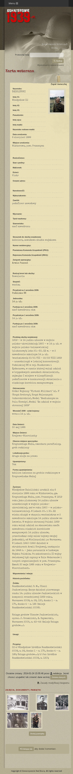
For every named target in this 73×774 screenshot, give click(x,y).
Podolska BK (19, 293)
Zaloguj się (27, 749)
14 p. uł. (17, 301)
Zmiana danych (59, 677)
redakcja (57, 673)
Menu (12, 3)
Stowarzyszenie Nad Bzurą (33, 771)
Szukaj (59, 60)
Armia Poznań (20, 263)
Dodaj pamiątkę (37, 734)
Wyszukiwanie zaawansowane (50, 65)
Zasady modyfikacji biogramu (54, 683)
